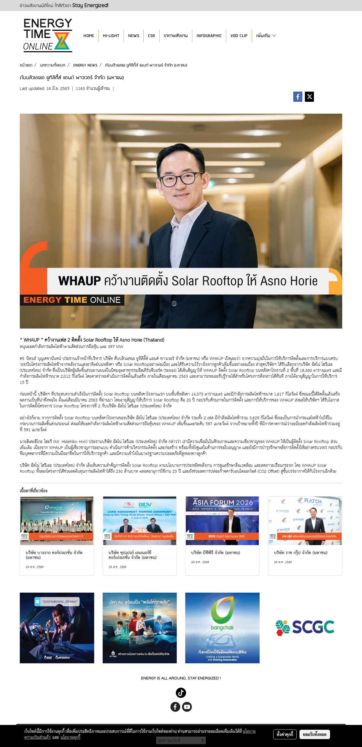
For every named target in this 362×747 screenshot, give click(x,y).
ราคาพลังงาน (176, 36)
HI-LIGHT (111, 36)
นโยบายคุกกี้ (70, 737)
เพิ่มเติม (264, 36)
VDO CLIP (238, 36)
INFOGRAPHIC (209, 36)
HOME (88, 36)
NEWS (133, 36)
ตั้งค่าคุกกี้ (285, 734)
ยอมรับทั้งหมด (315, 734)
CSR (151, 36)
